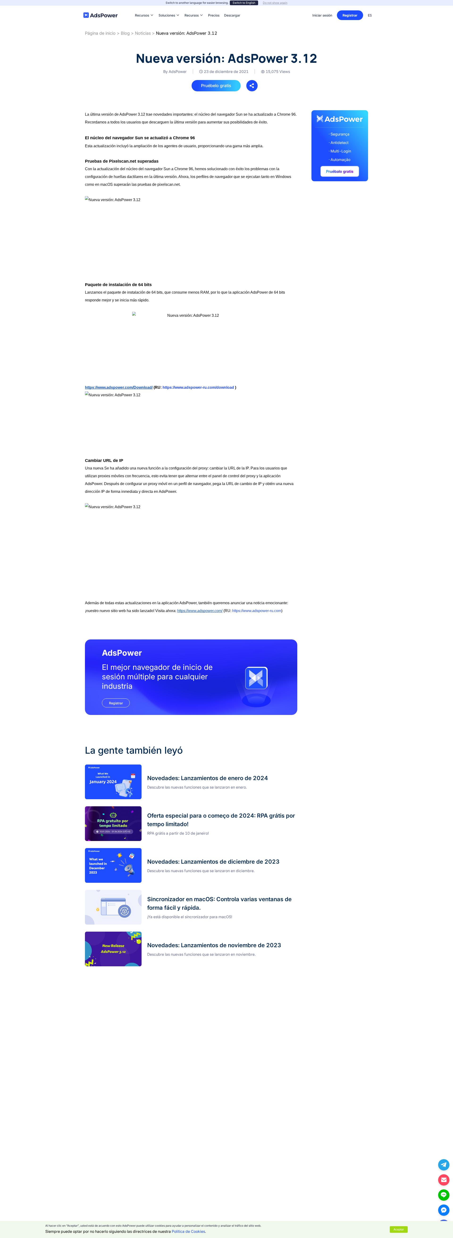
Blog (125, 33)
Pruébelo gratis (216, 85)
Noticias (143, 33)
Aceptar (399, 1229)
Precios (213, 8)
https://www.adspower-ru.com (256, 611)
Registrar (350, 15)
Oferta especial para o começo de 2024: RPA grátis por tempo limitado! (147, 809)
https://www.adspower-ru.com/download (198, 387)
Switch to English (244, 2)
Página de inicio (100, 33)
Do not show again (275, 2)
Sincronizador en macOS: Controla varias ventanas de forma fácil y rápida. (150, 892)
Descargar (232, 8)
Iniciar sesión (322, 15)
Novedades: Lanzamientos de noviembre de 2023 (128, 934)
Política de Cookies (188, 1231)
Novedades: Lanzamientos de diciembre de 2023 (128, 851)
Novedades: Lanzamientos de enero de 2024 (124, 767)
